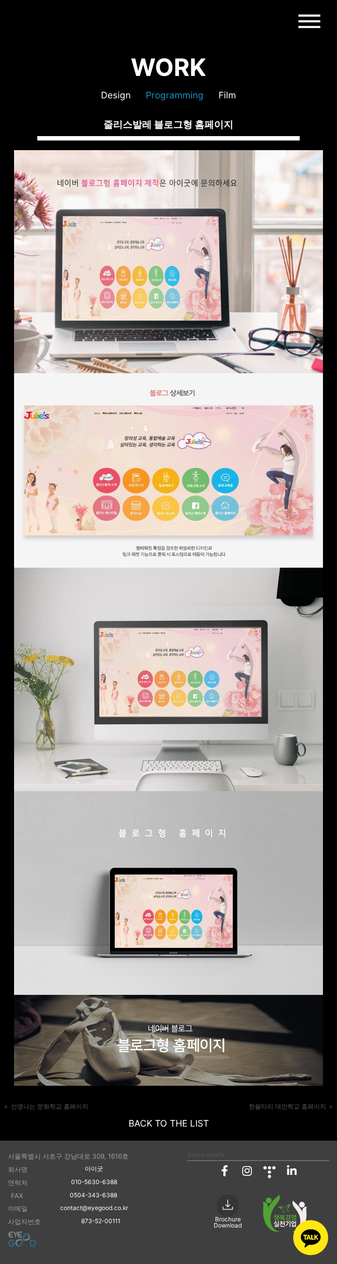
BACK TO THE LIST (169, 1123)
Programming (175, 95)
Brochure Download (228, 1222)
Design (116, 95)
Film (227, 95)
